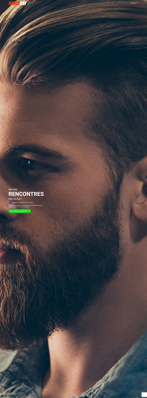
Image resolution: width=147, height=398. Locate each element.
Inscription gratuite (18, 211)
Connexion (134, 3)
